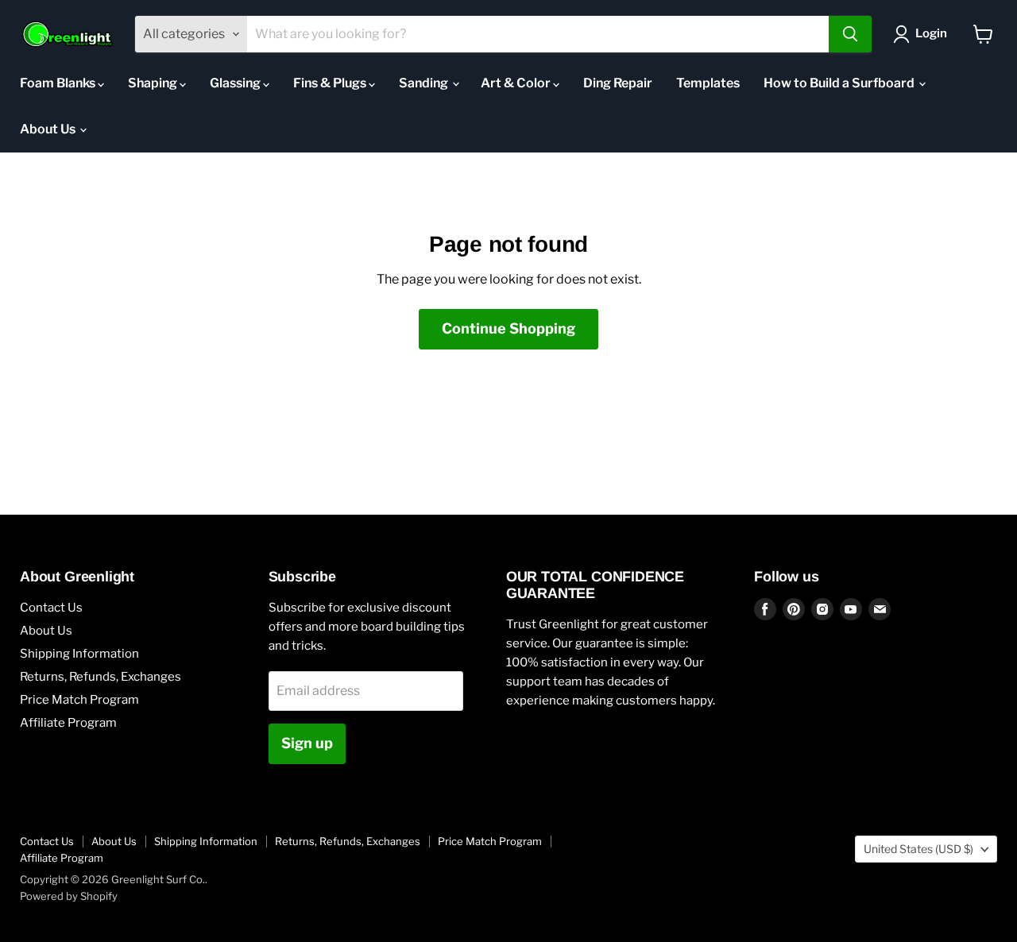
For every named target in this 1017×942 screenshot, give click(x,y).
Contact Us (51, 607)
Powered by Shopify (69, 896)
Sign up (307, 743)
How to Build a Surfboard (840, 83)
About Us (49, 129)
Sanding (424, 83)
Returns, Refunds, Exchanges (100, 677)
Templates (708, 83)
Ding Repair (617, 83)
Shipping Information (79, 654)
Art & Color (517, 83)
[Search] (850, 34)
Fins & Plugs (331, 83)
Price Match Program (79, 700)
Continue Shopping (508, 328)
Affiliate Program (68, 723)
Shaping (154, 83)
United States (918, 848)
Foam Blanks (59, 83)
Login (931, 33)
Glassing (236, 83)
